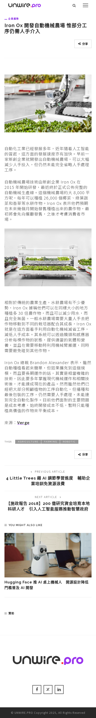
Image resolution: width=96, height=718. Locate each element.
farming (50, 441)
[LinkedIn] (59, 689)
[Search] (74, 5)
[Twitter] (48, 689)
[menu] (85, 5)
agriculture (28, 441)
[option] (48, 562)
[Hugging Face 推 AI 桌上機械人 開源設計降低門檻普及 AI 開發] (48, 555)
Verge (23, 422)
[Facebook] (36, 689)
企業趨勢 (13, 18)
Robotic (69, 441)
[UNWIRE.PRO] (24, 5)
